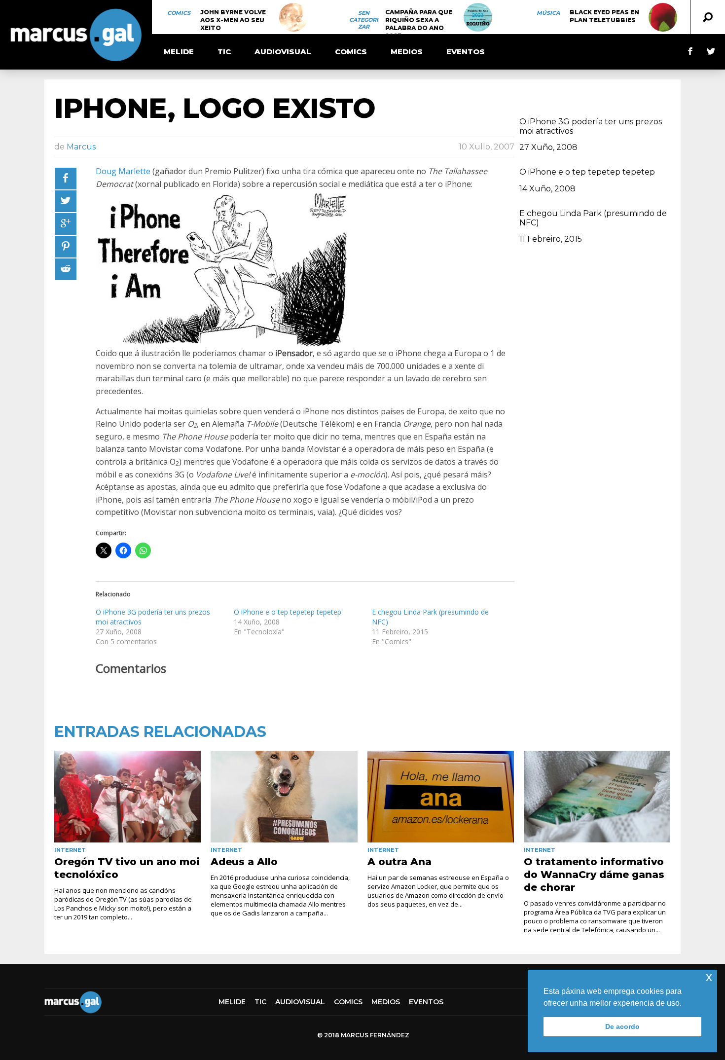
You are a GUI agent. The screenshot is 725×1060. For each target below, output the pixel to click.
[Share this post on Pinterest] (65, 246)
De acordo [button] (622, 1026)
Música (548, 12)
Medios (407, 51)
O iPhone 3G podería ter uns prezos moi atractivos (590, 126)
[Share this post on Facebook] (65, 178)
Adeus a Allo (244, 862)
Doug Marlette (123, 171)
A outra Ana (399, 862)
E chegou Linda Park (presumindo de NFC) (593, 218)
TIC (224, 51)
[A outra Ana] (440, 796)
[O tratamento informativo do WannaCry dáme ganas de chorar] (597, 796)
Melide (179, 51)
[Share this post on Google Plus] (65, 224)
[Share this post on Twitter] (65, 201)
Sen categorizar (363, 19)
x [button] (709, 977)
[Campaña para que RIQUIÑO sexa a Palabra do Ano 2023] (478, 17)
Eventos (465, 51)
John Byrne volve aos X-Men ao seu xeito (233, 20)
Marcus (81, 146)
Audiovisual (282, 51)
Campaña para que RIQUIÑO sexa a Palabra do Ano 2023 (418, 23)
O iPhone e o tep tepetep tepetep (287, 612)
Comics (178, 12)
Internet (70, 849)
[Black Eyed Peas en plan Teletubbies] (663, 17)
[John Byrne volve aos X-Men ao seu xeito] (293, 17)
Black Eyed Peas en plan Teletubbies (604, 16)
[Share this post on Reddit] (65, 269)
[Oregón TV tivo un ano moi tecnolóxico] (127, 796)
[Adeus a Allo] (284, 796)
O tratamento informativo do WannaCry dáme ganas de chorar (594, 874)
